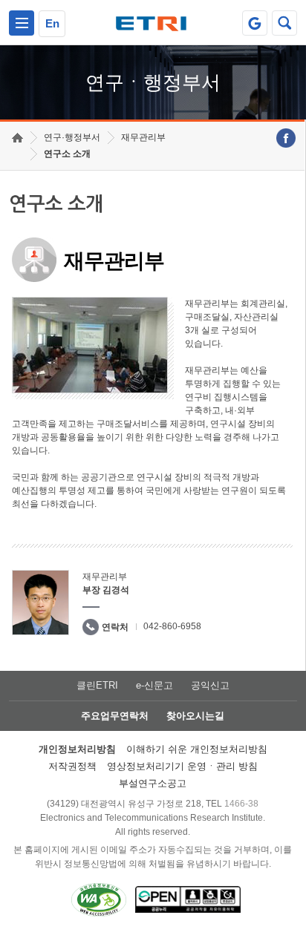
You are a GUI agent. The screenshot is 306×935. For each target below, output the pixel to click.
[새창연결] (286, 138)
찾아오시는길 (195, 715)
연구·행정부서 (72, 137)
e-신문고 (154, 685)
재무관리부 (143, 137)
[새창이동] (254, 23)
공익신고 (210, 685)
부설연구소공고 (152, 783)
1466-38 (241, 803)
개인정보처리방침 (77, 749)
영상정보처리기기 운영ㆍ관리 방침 (182, 766)
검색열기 (284, 23)
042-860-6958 (172, 626)
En (52, 23)
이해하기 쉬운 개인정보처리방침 (196, 749)
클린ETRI (97, 685)
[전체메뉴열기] (21, 23)
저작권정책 (72, 766)
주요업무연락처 (115, 715)
